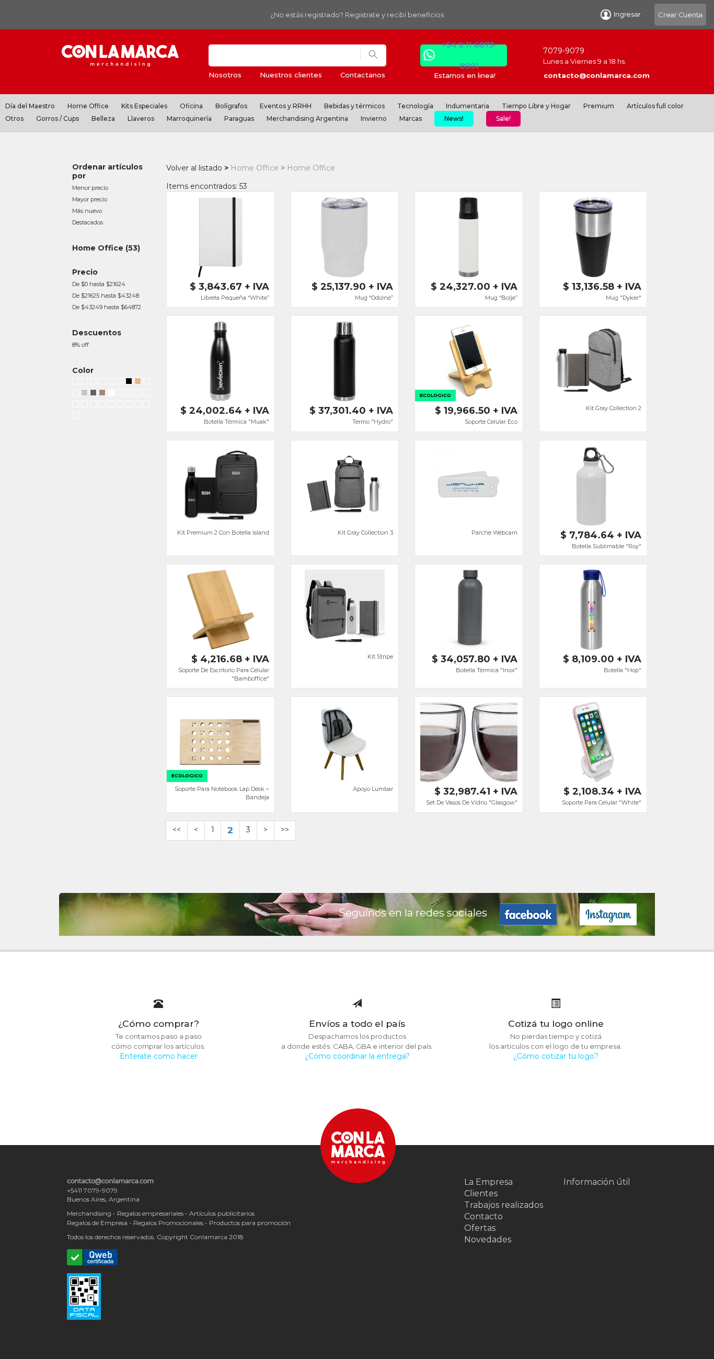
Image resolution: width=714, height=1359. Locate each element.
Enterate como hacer (159, 1056)
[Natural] (146, 405)
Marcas (410, 118)
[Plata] (111, 382)
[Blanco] (146, 382)
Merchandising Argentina (307, 118)
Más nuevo (87, 210)
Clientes (481, 1193)
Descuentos (96, 332)
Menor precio (90, 187)
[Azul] (93, 382)
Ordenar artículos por (107, 171)
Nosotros (225, 75)
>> (285, 829)
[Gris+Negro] (137, 394)
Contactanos (362, 75)
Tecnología (415, 106)
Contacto (483, 1216)
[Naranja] (120, 382)
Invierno (374, 118)
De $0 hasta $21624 (98, 284)
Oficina (191, 106)
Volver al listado (194, 168)
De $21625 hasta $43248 (105, 295)
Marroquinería (189, 118)
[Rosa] (102, 405)
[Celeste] (120, 394)
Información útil (596, 1182)
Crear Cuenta (680, 14)
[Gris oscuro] (93, 394)
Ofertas (480, 1228)
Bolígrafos (231, 106)
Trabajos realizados (503, 1205)
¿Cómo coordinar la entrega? (357, 1056)
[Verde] (102, 382)
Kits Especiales (144, 106)
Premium (598, 106)
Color (83, 370)
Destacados (87, 222)
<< (176, 829)
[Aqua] (128, 394)
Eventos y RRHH (286, 106)
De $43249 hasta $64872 (106, 307)
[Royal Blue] (93, 405)
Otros (14, 118)
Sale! (503, 118)
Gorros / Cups (57, 118)
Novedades (487, 1239)
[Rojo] (84, 382)
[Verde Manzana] (75, 394)
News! (454, 118)
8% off (80, 344)
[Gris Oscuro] (120, 405)
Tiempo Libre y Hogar (536, 106)
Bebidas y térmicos (354, 106)
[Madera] (102, 394)
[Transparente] (75, 417)
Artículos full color (655, 106)
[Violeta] (84, 405)
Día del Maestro (30, 106)
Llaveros (141, 118)
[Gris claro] (84, 394)
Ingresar (627, 14)
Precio (85, 272)
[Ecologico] (137, 382)
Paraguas (239, 118)
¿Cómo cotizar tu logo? (555, 1056)
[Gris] (111, 405)
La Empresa (488, 1182)
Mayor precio (89, 199)
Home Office (88, 106)
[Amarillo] (75, 405)
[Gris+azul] (146, 394)
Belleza (103, 118)
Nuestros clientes (291, 75)
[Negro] (75, 382)
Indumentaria (467, 106)
